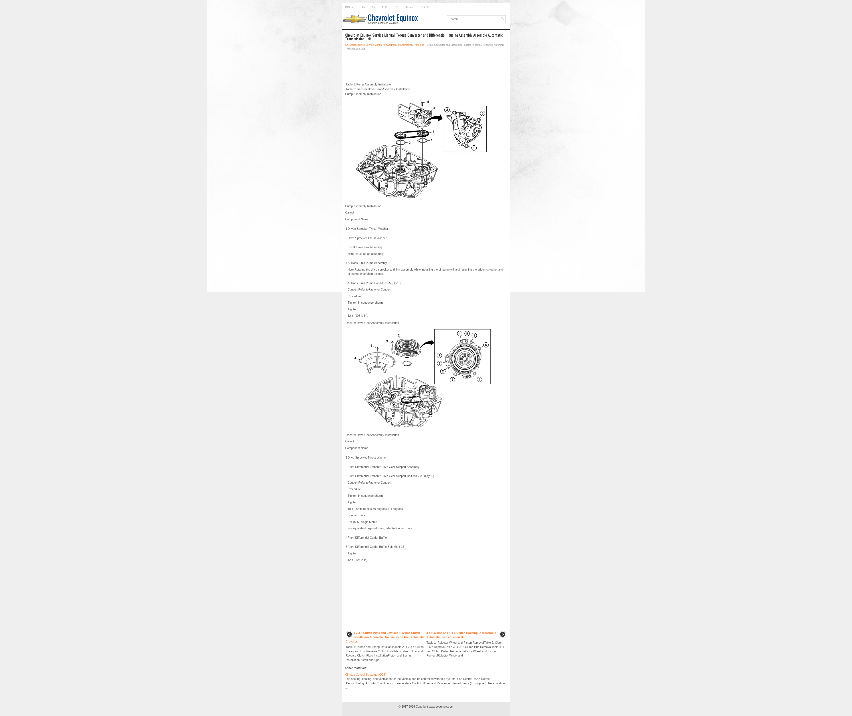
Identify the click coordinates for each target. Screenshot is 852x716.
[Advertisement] (426, 66)
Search (425, 7)
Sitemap (409, 7)
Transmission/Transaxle (411, 45)
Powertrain (390, 45)
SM (373, 7)
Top (395, 7)
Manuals (350, 7)
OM (363, 7)
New (384, 7)
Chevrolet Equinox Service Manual (363, 45)
